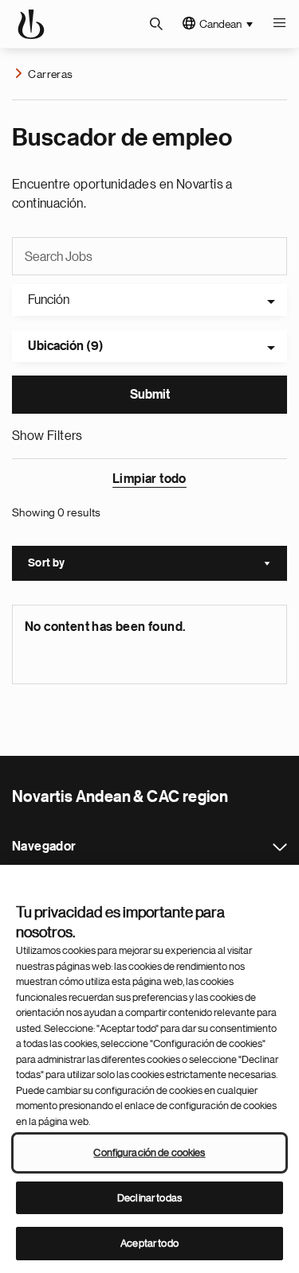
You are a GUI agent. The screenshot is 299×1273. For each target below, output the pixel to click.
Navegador (280, 847)
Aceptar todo (149, 1243)
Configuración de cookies (149, 1152)
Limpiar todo (149, 479)
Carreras (50, 74)
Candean (220, 23)
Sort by (157, 565)
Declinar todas (149, 1198)
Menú (279, 24)
